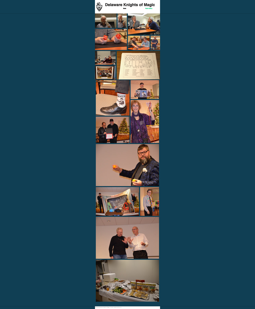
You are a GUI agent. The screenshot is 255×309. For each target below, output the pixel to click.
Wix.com (120, 307)
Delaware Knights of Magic (130, 4)
